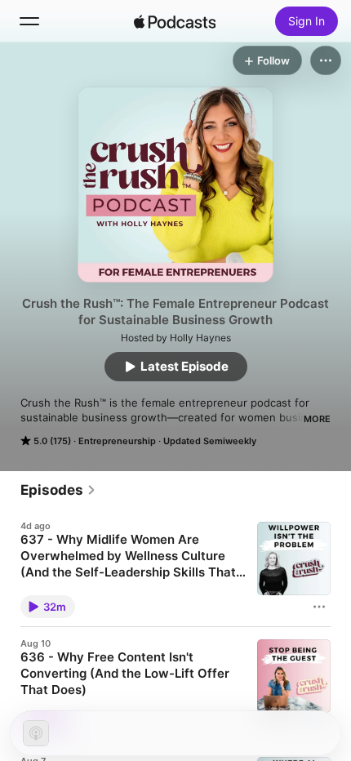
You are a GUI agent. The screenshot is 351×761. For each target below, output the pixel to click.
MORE (317, 419)
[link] (58, 490)
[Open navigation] (29, 21)
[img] (175, 21)
